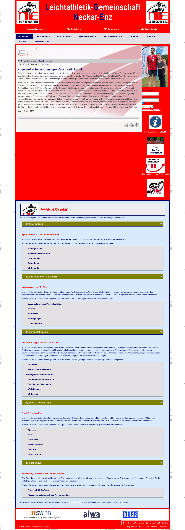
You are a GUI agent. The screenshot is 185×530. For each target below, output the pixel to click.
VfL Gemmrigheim (149, 29)
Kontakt (154, 527)
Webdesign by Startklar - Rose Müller (33, 527)
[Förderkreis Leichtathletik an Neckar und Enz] (155, 165)
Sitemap (162, 527)
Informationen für (155, 132)
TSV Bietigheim (73, 29)
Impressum (132, 527)
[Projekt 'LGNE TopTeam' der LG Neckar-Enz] (155, 146)
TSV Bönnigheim (111, 29)
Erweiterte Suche (25, 55)
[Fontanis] (92, 514)
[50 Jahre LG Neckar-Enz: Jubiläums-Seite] (155, 187)
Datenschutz (143, 527)
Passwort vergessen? (151, 110)
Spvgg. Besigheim (35, 29)
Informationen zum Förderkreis (155, 174)
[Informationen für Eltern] (155, 122)
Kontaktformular (75, 502)
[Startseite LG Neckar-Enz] (92, 12)
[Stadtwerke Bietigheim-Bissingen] (41, 514)
